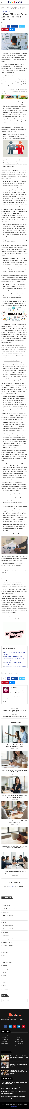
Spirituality (5, 969)
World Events (6, 989)
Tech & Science (6, 972)
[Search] (27, 2)
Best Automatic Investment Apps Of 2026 (15, 666)
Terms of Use (4, 1043)
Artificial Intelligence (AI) (9, 908)
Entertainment (6, 935)
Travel (4, 979)
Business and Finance (12, 7)
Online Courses (19, 1045)
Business (4, 673)
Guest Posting (4, 1035)
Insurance (5, 952)
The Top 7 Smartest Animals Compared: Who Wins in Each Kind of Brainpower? (18, 1072)
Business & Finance (13, 673)
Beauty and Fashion (8, 915)
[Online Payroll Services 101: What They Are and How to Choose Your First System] (14, 759)
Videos (4, 982)
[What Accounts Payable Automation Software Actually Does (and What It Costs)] (14, 835)
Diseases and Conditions (9, 929)
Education (5, 932)
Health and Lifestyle (8, 945)
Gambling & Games (7, 942)
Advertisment (4, 1037)
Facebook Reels (19, 1043)
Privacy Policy (18, 1039)
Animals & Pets (6, 905)
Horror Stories (6, 949)
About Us (17, 1037)
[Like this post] (9, 26)
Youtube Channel (19, 1041)
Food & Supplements (8, 939)
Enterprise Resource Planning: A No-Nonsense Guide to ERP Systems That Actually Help (14, 658)
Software (5, 965)
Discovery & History (8, 925)
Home (2, 7)
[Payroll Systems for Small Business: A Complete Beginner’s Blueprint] (14, 810)
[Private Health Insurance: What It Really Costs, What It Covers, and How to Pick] (5, 1058)
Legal (4, 955)
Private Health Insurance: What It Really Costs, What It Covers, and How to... (19, 1057)
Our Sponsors (4, 1039)
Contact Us (18, 1035)
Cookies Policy (4, 1041)
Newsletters (4, 1045)
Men (4, 959)
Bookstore (3, 1048)
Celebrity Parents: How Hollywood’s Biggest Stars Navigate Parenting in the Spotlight (18, 1064)
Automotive (6, 912)
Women (5, 985)
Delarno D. (13, 687)
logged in (10, 886)
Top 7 (4, 975)
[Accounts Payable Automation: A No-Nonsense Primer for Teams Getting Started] (14, 734)
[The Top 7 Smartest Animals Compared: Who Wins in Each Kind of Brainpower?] (5, 1072)
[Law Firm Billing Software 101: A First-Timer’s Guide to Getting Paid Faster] (14, 784)
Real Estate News (7, 962)
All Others (5, 902)
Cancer (4, 922)
